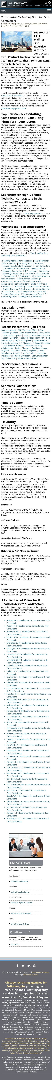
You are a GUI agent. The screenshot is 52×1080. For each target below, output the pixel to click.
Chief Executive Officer (27, 330)
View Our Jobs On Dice (20, 924)
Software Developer (21, 355)
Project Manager (22, 348)
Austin (13, 1038)
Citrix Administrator (28, 332)
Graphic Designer (10, 338)
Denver (37, 1041)
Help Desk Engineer (23, 340)
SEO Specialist (29, 353)
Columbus (23, 1041)
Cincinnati (6, 1041)
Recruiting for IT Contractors (31, 263)
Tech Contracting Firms (32, 294)
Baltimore (21, 1038)
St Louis (19, 1053)
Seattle (41, 1050)
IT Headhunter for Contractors (16, 268)
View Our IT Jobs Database (21, 902)
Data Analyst (44, 332)
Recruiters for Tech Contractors (27, 281)
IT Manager (26, 343)
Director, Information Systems (37, 335)
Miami (14, 1046)
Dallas (30, 1041)
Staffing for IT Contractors (30, 296)
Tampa (26, 1053)
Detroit (43, 1041)
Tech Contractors (42, 266)
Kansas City (45, 1043)
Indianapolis (24, 1043)
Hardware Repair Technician (32, 338)
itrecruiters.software (40, 972)
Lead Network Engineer (13, 345)
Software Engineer (40, 355)
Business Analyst (8, 330)
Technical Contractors (10, 294)
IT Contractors (30, 271)
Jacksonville (35, 1043)
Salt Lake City (38, 1048)
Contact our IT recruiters (12, 95)
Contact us (15, 944)
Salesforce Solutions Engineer (24, 350)
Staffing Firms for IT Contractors (17, 289)
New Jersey (41, 1046)
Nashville (32, 1046)
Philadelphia (13, 1048)
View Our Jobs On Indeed (21, 913)
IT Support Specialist (41, 343)
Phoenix (22, 1048)
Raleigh (30, 1048)
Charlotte (36, 1038)
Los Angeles (6, 1046)
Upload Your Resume (19, 881)
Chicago (44, 1038)
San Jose (33, 1050)
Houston (15, 1043)
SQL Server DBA (8, 358)
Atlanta (8, 1038)
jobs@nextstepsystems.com (13, 108)
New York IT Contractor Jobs (36, 273)
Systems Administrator (27, 358)
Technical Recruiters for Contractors (17, 266)
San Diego (13, 1050)
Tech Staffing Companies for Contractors (31, 286)
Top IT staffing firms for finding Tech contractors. (24, 254)
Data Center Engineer (12, 335)
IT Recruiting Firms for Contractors (31, 291)
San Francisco (23, 1050)
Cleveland (14, 1041)
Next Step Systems (33, 213)
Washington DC (35, 1053)
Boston (28, 1038)
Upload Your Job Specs (20, 892)
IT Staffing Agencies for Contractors (16, 260)
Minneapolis (23, 1046)
